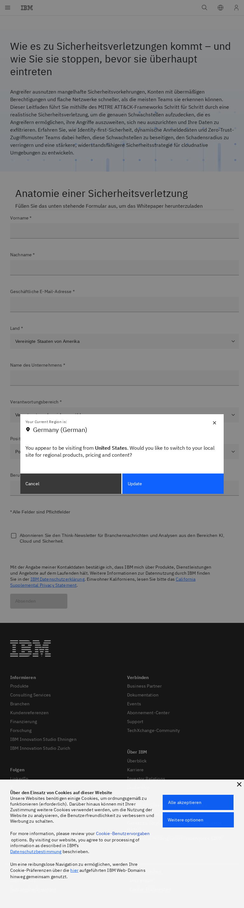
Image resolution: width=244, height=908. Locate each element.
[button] (239, 784)
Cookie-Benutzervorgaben (123, 833)
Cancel (32, 484)
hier (74, 870)
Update (135, 484)
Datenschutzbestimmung (35, 851)
